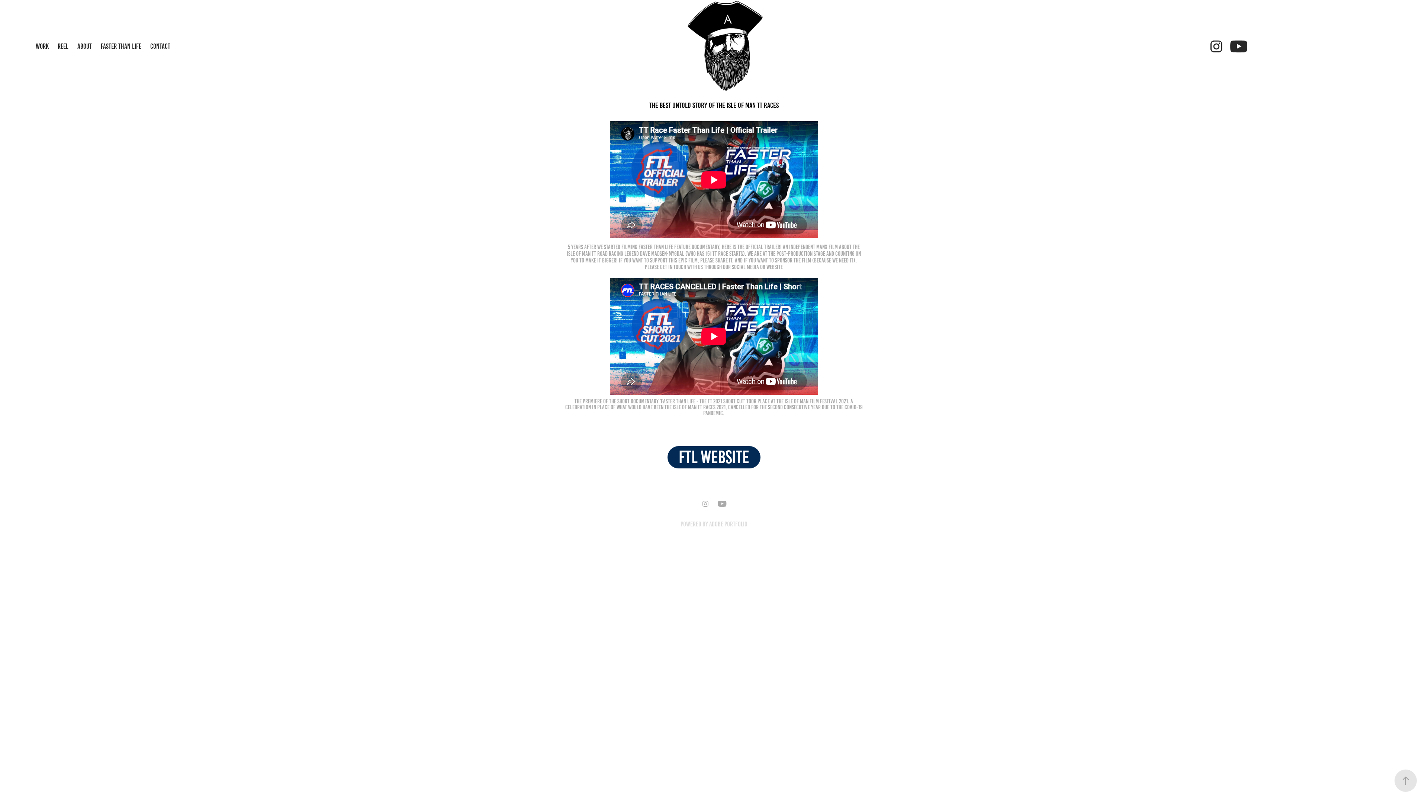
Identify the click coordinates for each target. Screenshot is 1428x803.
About (84, 46)
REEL (63, 46)
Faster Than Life (121, 46)
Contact (160, 46)
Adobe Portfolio (728, 524)
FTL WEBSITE (714, 457)
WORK (42, 46)
